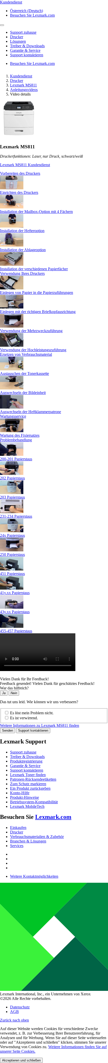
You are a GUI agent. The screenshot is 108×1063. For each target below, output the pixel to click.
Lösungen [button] (18, 41)
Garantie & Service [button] (25, 50)
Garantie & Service (25, 766)
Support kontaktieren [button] (26, 55)
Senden (7, 730)
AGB (14, 1011)
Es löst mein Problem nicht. (31, 713)
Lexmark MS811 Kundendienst (25, 165)
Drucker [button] (16, 37)
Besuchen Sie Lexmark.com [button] (32, 15)
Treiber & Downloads (27, 757)
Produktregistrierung (26, 761)
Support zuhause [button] (23, 32)
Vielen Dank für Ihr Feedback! (24, 679)
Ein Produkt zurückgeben (30, 788)
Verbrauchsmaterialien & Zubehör (37, 836)
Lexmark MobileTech (27, 806)
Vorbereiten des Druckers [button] (20, 173)
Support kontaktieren (33, 730)
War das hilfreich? (14, 688)
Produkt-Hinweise (24, 797)
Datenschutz (20, 1007)
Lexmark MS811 (23, 85)
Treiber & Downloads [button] (27, 46)
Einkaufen (18, 827)
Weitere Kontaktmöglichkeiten (34, 876)
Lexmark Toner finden (28, 775)
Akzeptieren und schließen (21, 1060)
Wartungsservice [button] (13, 416)
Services (16, 846)
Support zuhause (23, 752)
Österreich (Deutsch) (26, 11)
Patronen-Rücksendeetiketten (33, 779)
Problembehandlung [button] (16, 440)
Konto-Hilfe (19, 793)
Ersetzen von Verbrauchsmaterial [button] (26, 354)
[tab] (54, 173)
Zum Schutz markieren (28, 784)
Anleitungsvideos (24, 89)
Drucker (16, 80)
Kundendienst (21, 76)
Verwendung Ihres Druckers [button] (22, 273)
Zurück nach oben (14, 1020)
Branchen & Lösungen (28, 841)
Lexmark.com (53, 817)
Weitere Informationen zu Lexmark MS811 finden (39, 725)
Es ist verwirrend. (24, 718)
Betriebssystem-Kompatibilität (34, 802)
